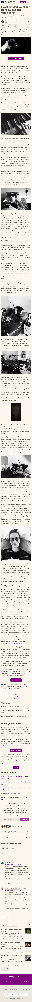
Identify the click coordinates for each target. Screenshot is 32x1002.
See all (4, 969)
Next (27, 837)
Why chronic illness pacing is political (11, 943)
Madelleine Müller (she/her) (12, 20)
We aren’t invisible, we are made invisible (11, 930)
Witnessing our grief (14, 794)
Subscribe (23, 2)
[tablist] (8, 848)
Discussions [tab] (13, 925)
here (17, 32)
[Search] (29, 925)
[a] (16, 45)
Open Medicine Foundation (14, 643)
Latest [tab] (7, 925)
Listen (28, 21)
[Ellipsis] (30, 862)
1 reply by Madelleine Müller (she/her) (15, 883)
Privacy (18, 989)
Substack (8, 998)
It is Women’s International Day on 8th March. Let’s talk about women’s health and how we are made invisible (11, 934)
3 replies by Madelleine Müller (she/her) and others (17, 909)
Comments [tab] (5, 848)
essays (26, 744)
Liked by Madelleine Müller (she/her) (13, 864)
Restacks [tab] (11, 848)
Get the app (24, 995)
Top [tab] (3, 925)
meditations (4, 746)
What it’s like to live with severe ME (11, 956)
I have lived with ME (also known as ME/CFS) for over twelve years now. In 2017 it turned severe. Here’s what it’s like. (11, 960)
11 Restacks (19, 826)
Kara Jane (11, 241)
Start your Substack (12, 995)
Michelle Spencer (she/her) (12, 888)
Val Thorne (7, 862)
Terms (22, 989)
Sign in (28, 2)
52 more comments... (6, 917)
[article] (16, 934)
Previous (6, 837)
